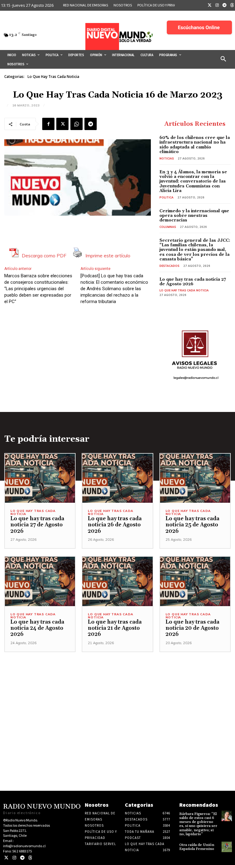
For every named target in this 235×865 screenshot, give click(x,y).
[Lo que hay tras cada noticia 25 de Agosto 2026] (195, 478)
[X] (62, 124)
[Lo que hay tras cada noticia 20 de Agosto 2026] (195, 581)
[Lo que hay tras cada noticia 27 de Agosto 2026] (40, 478)
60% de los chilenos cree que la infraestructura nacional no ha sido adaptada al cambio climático (194, 145)
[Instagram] (217, 5)
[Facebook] (48, 124)
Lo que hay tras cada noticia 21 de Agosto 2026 (115, 628)
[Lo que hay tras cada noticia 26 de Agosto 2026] (117, 478)
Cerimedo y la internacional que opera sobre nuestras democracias (194, 215)
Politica (166, 197)
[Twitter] (210, 5)
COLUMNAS (167, 227)
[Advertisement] (117, 695)
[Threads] (30, 858)
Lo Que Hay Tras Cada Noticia (53, 76)
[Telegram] (225, 5)
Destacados (169, 265)
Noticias (166, 158)
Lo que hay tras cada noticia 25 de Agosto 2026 (192, 525)
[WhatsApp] (76, 124)
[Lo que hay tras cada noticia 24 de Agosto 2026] (40, 581)
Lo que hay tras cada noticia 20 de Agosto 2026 (192, 628)
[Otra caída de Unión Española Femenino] (227, 847)
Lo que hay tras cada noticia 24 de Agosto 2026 (37, 628)
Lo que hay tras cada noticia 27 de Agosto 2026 (192, 282)
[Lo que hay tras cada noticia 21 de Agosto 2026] (117, 581)
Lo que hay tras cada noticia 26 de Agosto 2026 (115, 525)
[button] (223, 59)
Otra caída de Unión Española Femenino (196, 847)
